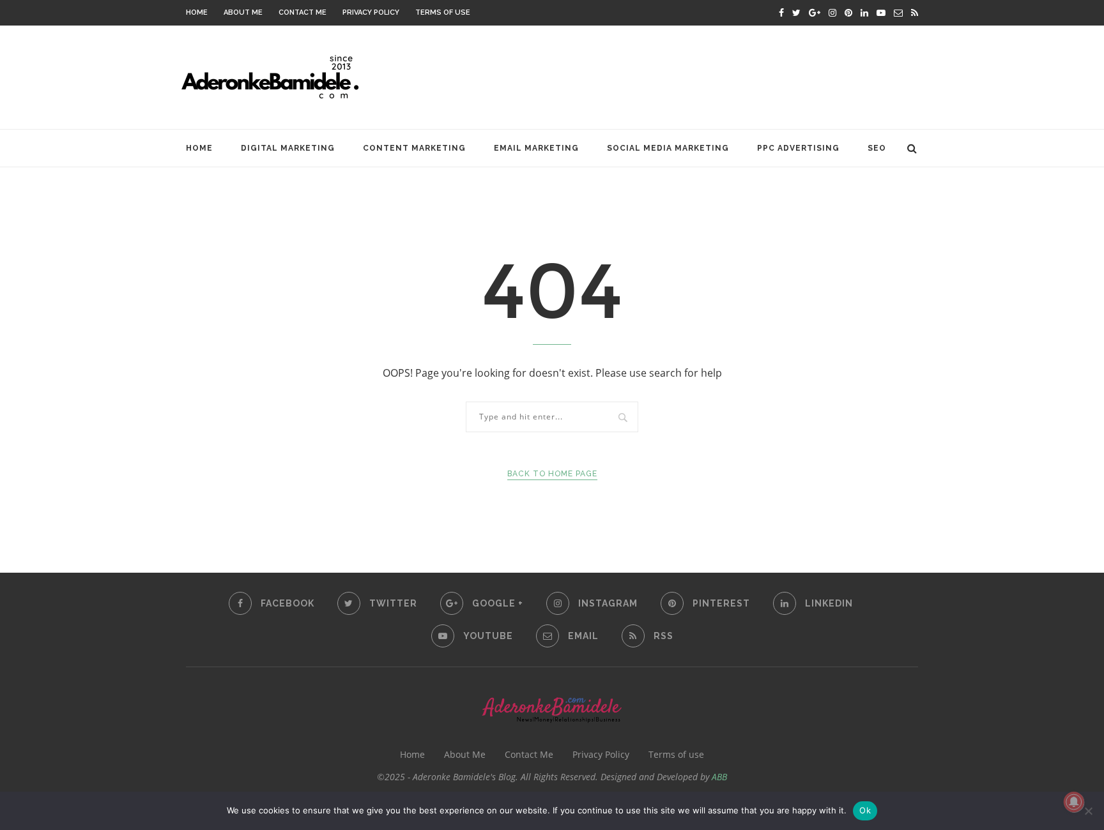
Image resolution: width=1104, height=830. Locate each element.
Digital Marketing (288, 148)
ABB (719, 777)
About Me (243, 12)
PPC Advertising (798, 148)
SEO (877, 148)
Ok (865, 810)
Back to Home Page (552, 473)
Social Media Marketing (668, 148)
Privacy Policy (370, 12)
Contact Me (302, 12)
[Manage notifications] (1074, 802)
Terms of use (442, 12)
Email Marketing (536, 148)
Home (197, 12)
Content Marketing (414, 148)
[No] (1088, 810)
